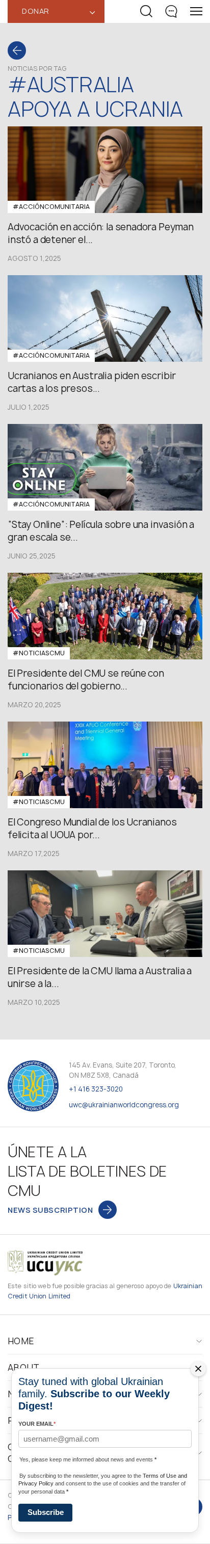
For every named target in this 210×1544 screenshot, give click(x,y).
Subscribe (46, 1512)
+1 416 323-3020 (96, 1089)
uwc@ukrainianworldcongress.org (124, 1104)
